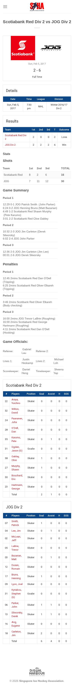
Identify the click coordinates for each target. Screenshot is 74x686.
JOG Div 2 (10, 144)
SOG (66, 394)
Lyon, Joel (17, 584)
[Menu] (5, 6)
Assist (51, 394)
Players (16, 394)
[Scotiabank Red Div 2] (23, 48)
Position (31, 394)
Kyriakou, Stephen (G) (17, 593)
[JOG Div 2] (51, 48)
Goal (41, 394)
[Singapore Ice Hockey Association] (37, 6)
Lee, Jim (16, 530)
